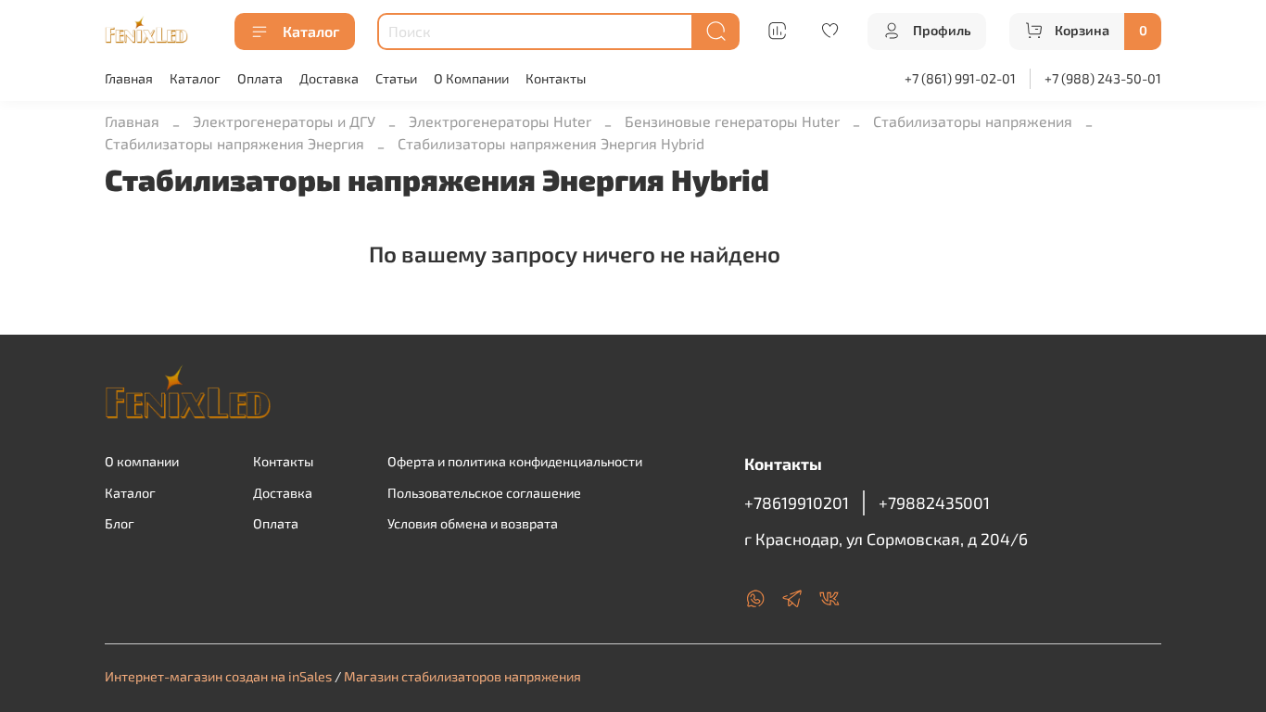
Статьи (396, 78)
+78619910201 (796, 502)
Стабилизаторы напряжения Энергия (234, 143)
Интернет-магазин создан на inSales (218, 676)
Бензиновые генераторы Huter (732, 121)
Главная (129, 78)
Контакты (555, 78)
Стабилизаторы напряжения (972, 121)
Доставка (329, 78)
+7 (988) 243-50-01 (1102, 78)
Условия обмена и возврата (472, 523)
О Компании (471, 78)
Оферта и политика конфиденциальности (514, 461)
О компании (142, 461)
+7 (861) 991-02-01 (960, 78)
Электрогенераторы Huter (500, 121)
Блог (119, 523)
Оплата (260, 78)
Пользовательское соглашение (484, 493)
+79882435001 (934, 502)
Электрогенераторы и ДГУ (284, 121)
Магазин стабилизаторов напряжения (462, 676)
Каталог (311, 31)
